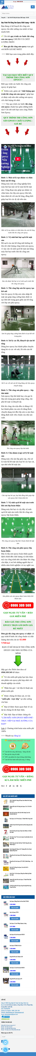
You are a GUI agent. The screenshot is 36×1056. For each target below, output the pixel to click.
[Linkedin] (13, 786)
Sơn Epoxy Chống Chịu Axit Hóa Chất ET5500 (19, 901)
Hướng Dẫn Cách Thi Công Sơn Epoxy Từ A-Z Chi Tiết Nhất (20, 807)
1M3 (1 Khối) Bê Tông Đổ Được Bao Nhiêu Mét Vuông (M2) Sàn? (21, 801)
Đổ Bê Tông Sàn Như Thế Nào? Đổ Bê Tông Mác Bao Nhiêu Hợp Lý (21, 843)
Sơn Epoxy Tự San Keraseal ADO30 (17, 967)
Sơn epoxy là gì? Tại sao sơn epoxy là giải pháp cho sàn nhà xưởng (21, 837)
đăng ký (17, 736)
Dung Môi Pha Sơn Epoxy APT (16, 979)
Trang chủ (4, 17)
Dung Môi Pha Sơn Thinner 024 (16, 956)
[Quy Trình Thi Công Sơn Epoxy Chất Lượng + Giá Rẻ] (6, 786)
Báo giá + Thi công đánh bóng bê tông (8, 1028)
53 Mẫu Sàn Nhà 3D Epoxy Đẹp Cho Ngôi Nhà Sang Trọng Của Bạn (20, 886)
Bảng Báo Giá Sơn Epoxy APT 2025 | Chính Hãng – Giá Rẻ (21, 862)
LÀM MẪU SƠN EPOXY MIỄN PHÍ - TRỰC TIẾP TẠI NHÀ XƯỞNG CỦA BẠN (17, 721)
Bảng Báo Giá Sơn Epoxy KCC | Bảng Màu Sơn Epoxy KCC (21, 855)
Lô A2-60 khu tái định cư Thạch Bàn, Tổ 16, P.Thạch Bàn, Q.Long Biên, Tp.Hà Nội (17, 1006)
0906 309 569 (20, 1)
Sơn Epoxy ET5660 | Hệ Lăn (15, 945)
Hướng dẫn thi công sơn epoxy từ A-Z (8, 1025)
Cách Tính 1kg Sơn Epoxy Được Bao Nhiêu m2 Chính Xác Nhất (20, 831)
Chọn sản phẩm (14, 907)
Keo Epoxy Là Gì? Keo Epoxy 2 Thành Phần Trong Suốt (21, 818)
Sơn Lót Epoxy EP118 (14, 912)
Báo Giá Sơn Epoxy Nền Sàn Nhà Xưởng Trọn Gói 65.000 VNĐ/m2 (20, 813)
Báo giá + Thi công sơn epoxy (6, 1027)
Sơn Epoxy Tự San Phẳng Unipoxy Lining (18, 923)
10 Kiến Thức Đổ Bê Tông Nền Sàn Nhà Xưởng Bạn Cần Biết (21, 825)
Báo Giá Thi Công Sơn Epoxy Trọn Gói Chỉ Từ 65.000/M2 (19, 868)
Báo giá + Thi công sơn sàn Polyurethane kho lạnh (10, 1029)
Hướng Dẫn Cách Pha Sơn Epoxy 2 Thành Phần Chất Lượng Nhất (20, 880)
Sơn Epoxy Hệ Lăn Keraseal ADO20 (17, 934)
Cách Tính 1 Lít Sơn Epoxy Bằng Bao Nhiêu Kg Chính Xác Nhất (20, 874)
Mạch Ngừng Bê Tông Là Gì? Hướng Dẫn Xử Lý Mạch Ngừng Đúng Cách (21, 849)
